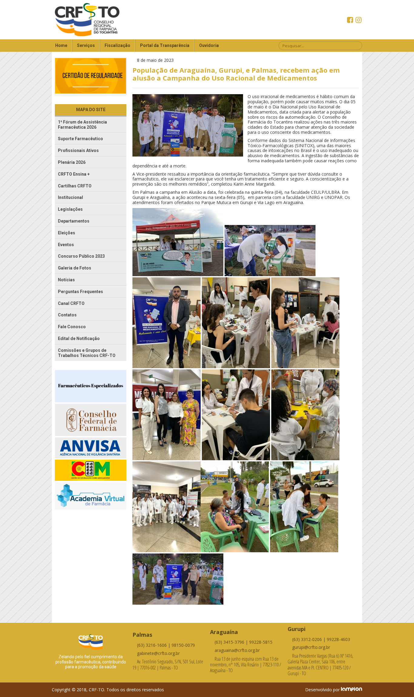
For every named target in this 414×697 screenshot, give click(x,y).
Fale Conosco (72, 326)
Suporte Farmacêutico (80, 138)
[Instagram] (358, 20)
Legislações (70, 209)
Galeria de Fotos (74, 268)
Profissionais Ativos (78, 150)
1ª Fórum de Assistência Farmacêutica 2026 (82, 125)
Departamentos (73, 221)
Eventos (66, 244)
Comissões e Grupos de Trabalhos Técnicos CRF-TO (86, 353)
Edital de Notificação (79, 338)
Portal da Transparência (164, 45)
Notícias (66, 279)
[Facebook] (350, 20)
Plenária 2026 (71, 162)
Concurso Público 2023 (81, 256)
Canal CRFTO (71, 303)
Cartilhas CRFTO (75, 185)
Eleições (66, 232)
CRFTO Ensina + (74, 174)
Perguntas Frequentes (80, 291)
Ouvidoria (209, 45)
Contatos (67, 314)
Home (61, 45)
